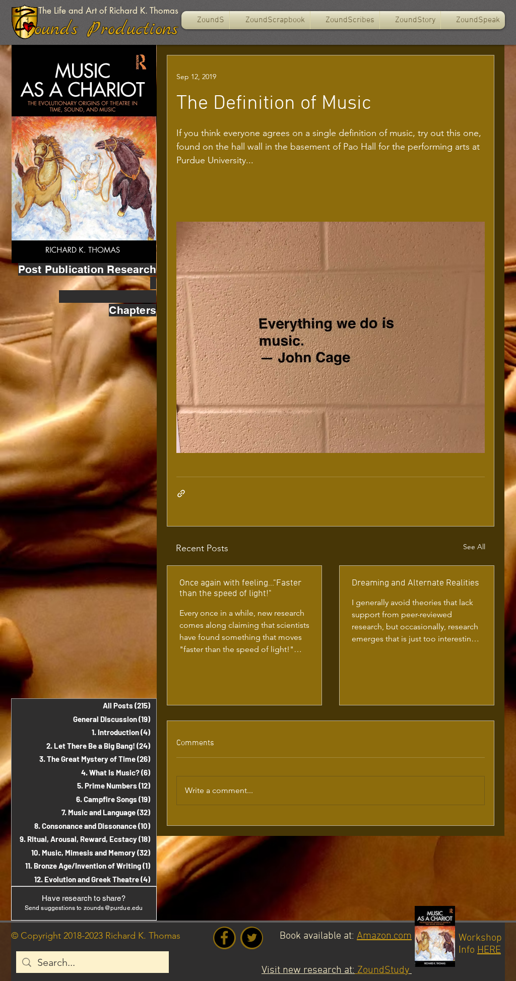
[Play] (28, 27)
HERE (489, 950)
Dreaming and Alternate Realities (415, 583)
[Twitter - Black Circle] (252, 938)
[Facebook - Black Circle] (224, 938)
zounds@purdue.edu (113, 907)
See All (474, 546)
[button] (270, 20)
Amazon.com (384, 936)
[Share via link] (181, 493)
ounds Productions (106, 29)
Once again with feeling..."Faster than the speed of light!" (240, 588)
